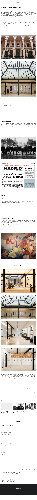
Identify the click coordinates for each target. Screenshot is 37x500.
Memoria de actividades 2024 (30, 412)
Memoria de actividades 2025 (18, 412)
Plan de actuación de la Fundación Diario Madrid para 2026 (6, 412)
